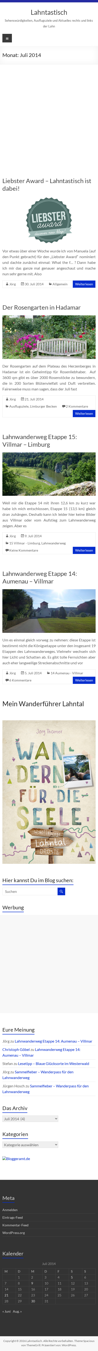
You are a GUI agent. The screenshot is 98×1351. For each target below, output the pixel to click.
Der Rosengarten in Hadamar (41, 307)
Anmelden (10, 1210)
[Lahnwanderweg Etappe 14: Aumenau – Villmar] (48, 591)
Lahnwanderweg (53, 543)
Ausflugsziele (19, 406)
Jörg (12, 284)
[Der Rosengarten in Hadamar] (48, 317)
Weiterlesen (84, 284)
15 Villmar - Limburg (24, 543)
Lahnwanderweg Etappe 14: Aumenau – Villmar (39, 577)
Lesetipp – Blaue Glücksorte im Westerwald (53, 1063)
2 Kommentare (77, 406)
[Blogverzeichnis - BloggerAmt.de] (16, 1158)
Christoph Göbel (16, 1049)
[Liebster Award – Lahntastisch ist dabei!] (49, 198)
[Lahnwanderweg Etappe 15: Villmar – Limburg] (48, 454)
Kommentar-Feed (15, 1225)
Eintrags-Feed (12, 1217)
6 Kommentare (20, 680)
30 (33, 1301)
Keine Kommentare (23, 550)
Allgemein (60, 284)
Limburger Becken (43, 406)
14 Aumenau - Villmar (67, 673)
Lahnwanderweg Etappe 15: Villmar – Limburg (39, 440)
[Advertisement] (49, 116)
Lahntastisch (49, 12)
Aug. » (17, 1311)
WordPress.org (13, 1233)
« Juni (6, 1311)
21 (6, 1295)
